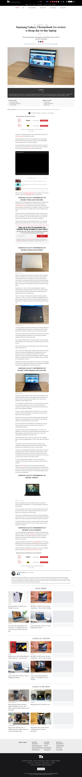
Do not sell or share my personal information (41, 764)
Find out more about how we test (55, 109)
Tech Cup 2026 (62, 7)
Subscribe (69, 1)
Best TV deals (59, 747)
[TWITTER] (18, 574)
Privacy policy (30, 762)
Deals (23, 7)
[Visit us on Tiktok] (58, 1)
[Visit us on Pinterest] (50, 1)
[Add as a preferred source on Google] (41, 769)
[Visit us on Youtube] (52, 1)
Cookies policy (38, 762)
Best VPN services (35, 749)
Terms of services (30, 239)
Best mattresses (47, 749)
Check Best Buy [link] (44, 125)
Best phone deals (59, 743)
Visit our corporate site (54, 773)
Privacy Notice (18, 240)
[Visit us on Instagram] (54, 1)
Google (23, 465)
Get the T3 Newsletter (32, 7)
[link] (20, 120)
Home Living (39, 4)
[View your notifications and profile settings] (66, 2)
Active (34, 4)
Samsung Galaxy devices (37, 745)
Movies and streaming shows (37, 747)
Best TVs (46, 745)
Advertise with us (46, 762)
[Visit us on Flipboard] (56, 1)
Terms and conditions (55, 760)
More (54, 4)
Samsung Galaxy (19, 136)
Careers (53, 762)
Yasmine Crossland (21, 572)
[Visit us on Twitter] (49, 1)
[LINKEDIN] (20, 574)
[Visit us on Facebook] (47, 1)
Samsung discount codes (21, 205)
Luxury (45, 4)
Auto (50, 4)
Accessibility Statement (27, 760)
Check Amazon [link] (44, 120)
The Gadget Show (53, 7)
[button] (32, 120)
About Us (48, 760)
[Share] (38, 41)
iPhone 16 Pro (35, 743)
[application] (32, 163)
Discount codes (59, 749)
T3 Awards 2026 (43, 7)
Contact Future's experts (39, 760)
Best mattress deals (60, 745)
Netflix (29, 146)
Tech (30, 4)
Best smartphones (47, 747)
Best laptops (46, 743)
